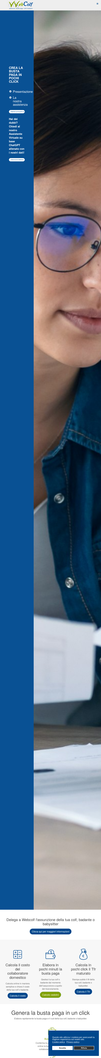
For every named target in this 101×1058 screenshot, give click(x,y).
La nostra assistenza (20, 101)
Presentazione (23, 91)
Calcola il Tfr (83, 991)
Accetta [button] (62, 1048)
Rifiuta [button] (84, 1048)
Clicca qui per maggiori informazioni (50, 931)
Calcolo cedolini (50, 994)
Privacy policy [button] (72, 1042)
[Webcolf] (20, 3)
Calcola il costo (18, 995)
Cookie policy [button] (58, 1042)
